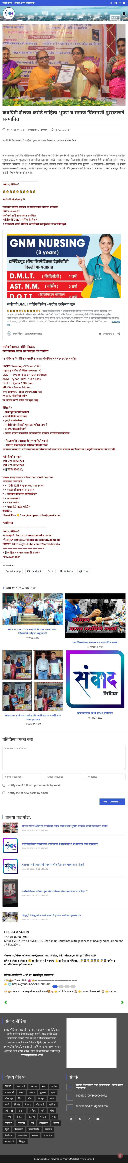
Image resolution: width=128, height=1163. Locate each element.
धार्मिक (52, 1104)
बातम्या (44, 130)
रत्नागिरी (8, 1123)
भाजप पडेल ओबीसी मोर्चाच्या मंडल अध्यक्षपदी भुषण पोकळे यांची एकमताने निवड (65, 826)
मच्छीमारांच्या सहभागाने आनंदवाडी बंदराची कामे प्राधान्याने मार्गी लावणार (60, 844)
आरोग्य (33, 1086)
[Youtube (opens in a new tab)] (124, 3)
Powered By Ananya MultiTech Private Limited (72, 1159)
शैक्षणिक (8, 1135)
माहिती (43, 1116)
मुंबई (54, 1116)
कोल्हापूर (9, 1098)
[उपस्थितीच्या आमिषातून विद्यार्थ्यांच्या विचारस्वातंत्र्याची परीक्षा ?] (10, 893)
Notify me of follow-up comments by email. (34, 785)
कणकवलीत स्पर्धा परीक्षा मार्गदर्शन (95, 713)
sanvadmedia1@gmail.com (92, 1106)
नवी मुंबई (9, 1110)
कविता (32, 1092)
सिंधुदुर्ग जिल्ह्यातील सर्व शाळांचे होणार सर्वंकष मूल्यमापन (51, 915)
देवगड (28, 1104)
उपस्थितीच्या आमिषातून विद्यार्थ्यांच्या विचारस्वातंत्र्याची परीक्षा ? (55, 891)
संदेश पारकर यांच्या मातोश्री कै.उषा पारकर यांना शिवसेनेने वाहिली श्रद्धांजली (32, 631)
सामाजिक (48, 1135)
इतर (44, 1086)
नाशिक (33, 1110)
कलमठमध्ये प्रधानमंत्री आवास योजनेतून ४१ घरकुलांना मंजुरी (53, 864)
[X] (71, 1119)
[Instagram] (89, 1119)
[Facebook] (80, 1119)
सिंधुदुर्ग (22, 1141)
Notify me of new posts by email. (28, 793)
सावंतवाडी (9, 1141)
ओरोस (54, 1086)
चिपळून (41, 1098)
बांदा (52, 1110)
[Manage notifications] (120, 1155)
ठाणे (52, 1098)
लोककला (44, 1123)
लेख (32, 1123)
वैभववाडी (18, 1129)
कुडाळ (43, 1092)
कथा (21, 1092)
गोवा (30, 1098)
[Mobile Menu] (124, 13)
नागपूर (21, 1110)
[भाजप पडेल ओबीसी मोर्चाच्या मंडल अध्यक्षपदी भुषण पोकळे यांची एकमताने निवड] (10, 828)
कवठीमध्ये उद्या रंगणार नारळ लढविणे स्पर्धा (95, 642)
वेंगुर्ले (7, 1129)
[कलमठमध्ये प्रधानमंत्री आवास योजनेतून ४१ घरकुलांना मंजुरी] (10, 866)
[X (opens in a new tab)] (111, 3)
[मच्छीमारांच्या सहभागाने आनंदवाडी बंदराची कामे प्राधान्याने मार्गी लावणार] (10, 845)
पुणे (42, 1110)
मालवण (31, 1116)
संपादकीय (22, 1135)
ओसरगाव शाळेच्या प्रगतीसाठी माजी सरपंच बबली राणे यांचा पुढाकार (33, 717)
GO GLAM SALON (16, 932)
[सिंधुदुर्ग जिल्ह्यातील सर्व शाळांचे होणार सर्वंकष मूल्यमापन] (10, 917)
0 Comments (63, 130)
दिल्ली (17, 1104)
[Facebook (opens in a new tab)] (116, 3)
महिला (19, 1116)
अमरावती (32, 130)
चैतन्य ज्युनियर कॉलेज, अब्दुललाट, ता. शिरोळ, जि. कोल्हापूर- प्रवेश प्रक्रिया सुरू (50, 955)
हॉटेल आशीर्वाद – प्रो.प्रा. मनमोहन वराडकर (29, 975)
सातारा (35, 1135)
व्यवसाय (48, 1129)
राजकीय (21, 1123)
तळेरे (7, 1104)
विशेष (56, 1123)
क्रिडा (20, 1098)
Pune (8, 1086)
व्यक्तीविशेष (33, 1129)
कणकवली (9, 1092)
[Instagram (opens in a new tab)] (120, 3)
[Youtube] (98, 1119)
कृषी (53, 1092)
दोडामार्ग (40, 1104)
